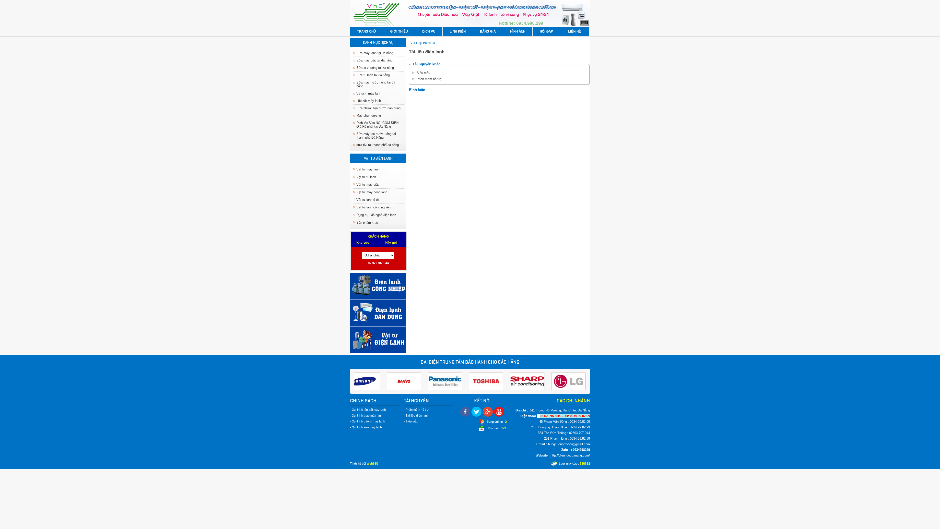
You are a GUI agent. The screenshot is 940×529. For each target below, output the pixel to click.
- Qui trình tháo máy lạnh (366, 415)
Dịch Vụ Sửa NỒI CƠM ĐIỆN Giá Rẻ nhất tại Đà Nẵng (377, 124)
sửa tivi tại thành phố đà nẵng (377, 145)
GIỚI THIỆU (399, 31)
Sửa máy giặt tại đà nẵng (374, 60)
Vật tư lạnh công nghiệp (373, 207)
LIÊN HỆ (574, 31)
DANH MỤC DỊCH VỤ (378, 42)
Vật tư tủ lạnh (366, 177)
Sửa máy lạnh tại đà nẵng (374, 53)
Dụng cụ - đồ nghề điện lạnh (376, 215)
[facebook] (465, 412)
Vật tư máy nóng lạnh (371, 192)
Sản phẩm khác (367, 222)
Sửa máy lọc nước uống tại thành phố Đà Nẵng (376, 135)
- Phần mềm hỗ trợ (416, 409)
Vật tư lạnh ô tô (367, 200)
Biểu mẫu (423, 73)
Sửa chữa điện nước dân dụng (378, 108)
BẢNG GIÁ (488, 31)
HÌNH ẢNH (517, 31)
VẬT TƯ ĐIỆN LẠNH (378, 158)
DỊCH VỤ (428, 31)
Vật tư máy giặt (367, 184)
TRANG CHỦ (366, 31)
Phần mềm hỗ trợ (429, 79)
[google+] (488, 412)
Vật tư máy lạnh (367, 169)
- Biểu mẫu (411, 421)
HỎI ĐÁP (546, 31)
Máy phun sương (368, 115)
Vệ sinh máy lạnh (368, 93)
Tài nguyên (420, 42)
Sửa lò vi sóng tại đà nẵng (375, 68)
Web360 (372, 463)
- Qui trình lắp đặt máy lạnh (368, 409)
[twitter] (476, 412)
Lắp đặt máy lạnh (368, 101)
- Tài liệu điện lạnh (416, 415)
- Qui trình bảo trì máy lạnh (367, 421)
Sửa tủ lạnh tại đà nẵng (373, 75)
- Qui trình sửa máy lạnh (366, 427)
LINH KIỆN (458, 31)
